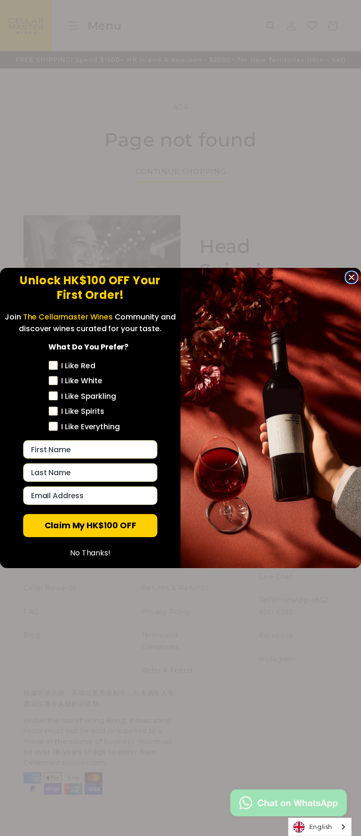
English (320, 826)
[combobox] (320, 827)
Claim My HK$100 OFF (90, 526)
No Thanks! (90, 553)
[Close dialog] (352, 277)
